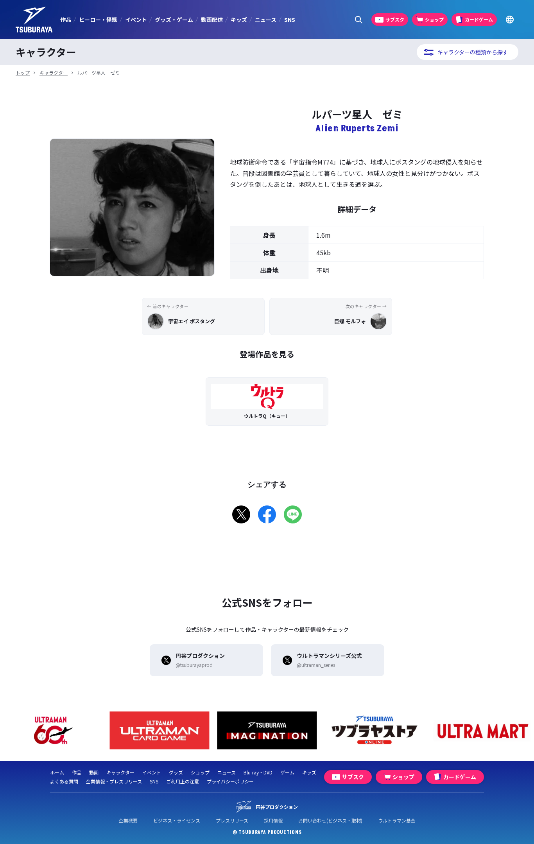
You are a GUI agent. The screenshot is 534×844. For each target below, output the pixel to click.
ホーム (57, 772)
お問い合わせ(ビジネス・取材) (330, 820)
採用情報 (273, 820)
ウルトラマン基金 (397, 820)
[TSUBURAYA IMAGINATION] (267, 730)
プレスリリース (232, 820)
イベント (136, 19)
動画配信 (212, 19)
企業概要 (128, 820)
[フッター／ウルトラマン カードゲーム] (160, 730)
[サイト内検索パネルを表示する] (358, 20)
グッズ (176, 772)
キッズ (239, 19)
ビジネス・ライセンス (176, 820)
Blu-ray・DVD (258, 772)
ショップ (200, 772)
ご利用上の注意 (182, 781)
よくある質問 (64, 781)
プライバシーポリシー (230, 781)
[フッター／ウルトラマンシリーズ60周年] (52, 730)
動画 (94, 772)
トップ (23, 72)
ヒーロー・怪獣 (98, 19)
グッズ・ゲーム (174, 19)
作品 (65, 19)
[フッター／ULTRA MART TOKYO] (482, 730)
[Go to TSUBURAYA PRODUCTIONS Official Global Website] (509, 20)
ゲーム (287, 772)
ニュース (265, 19)
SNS (289, 19)
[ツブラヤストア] (375, 730)
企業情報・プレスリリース (114, 781)
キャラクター (53, 72)
